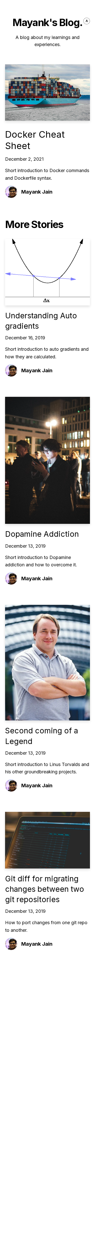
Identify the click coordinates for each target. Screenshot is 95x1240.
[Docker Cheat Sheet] (47, 92)
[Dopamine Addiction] (47, 460)
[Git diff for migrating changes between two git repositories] (47, 840)
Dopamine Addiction (42, 534)
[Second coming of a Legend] (47, 662)
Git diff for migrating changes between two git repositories (44, 889)
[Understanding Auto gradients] (47, 272)
